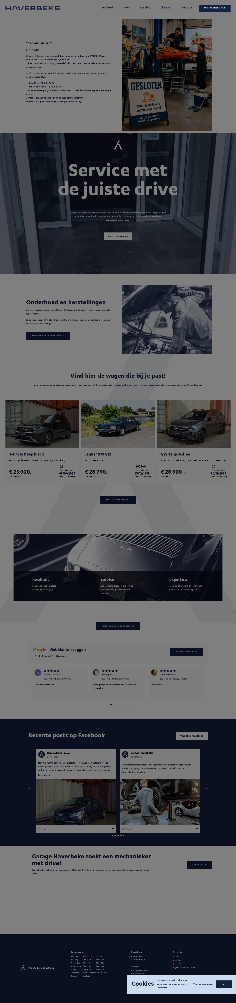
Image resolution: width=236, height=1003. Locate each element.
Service (145, 8)
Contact (186, 8)
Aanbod (107, 8)
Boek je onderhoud (215, 8)
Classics (165, 8)
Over (126, 8)
